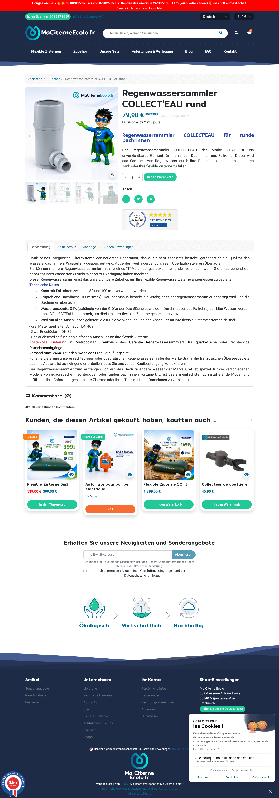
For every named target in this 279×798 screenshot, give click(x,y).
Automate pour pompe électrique (106, 486)
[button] (249, 33)
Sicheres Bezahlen (96, 716)
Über (86, 709)
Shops (88, 737)
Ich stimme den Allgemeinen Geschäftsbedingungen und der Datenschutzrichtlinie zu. (142, 573)
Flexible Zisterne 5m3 (47, 484)
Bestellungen (151, 695)
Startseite (35, 79)
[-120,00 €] (52, 454)
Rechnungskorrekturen (158, 702)
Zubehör (54, 79)
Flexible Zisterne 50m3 (166, 484)
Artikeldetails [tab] (66, 247)
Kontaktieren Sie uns (98, 723)
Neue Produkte (35, 695)
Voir (110, 509)
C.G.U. (173, 788)
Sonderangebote (37, 688)
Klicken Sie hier (180, 749)
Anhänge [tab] (89, 247)
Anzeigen (158, 225)
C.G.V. (163, 788)
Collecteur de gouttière (225, 484)
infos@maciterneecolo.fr (88, 16)
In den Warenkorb (160, 177)
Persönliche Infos (154, 688)
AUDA (124, 783)
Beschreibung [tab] (40, 247)
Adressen (148, 709)
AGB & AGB (91, 702)
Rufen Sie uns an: (48, 16)
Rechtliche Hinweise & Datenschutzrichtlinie (129, 788)
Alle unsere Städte (139, 793)
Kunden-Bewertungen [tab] (118, 247)
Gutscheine (150, 716)
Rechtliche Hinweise (97, 695)
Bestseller (32, 702)
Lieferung (90, 688)
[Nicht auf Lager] (110, 454)
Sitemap (89, 730)
